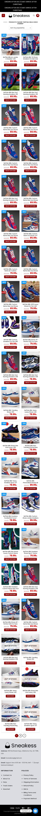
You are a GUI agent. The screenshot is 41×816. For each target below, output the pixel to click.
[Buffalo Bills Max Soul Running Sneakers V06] (10, 185)
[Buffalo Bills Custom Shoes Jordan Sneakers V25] (30, 503)
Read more (30, 663)
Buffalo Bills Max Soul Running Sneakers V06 (10, 199)
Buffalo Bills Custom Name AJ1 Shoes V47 (31, 234)
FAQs (5, 782)
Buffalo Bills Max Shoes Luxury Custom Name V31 (10, 553)
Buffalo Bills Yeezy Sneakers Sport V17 (10, 482)
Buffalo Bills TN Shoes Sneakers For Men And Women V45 (30, 59)
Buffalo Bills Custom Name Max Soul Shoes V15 (10, 165)
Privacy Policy (28, 775)
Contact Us (7, 775)
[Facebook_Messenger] (35, 811)
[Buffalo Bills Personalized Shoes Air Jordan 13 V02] (30, 468)
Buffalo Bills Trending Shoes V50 (11, 411)
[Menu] (3, 15)
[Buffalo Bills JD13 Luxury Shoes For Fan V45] (30, 291)
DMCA (26, 789)
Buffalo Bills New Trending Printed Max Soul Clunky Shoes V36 (30, 447)
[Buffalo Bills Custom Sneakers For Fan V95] (10, 327)
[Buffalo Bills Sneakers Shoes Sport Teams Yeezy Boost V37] (30, 538)
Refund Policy (28, 786)
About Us (6, 779)
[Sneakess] (19, 15)
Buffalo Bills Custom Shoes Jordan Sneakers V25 (30, 518)
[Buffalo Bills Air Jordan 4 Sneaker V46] (10, 44)
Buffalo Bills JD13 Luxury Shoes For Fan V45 (30, 305)
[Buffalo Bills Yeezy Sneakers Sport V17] (10, 468)
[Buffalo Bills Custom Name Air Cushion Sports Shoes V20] (10, 256)
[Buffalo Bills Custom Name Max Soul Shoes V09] (10, 115)
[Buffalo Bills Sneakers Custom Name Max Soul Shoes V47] (10, 574)
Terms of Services (30, 779)
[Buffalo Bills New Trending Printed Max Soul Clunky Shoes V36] (30, 433)
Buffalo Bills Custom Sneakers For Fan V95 (10, 340)
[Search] (34, 15)
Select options (10, 65)
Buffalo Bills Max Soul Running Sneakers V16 (10, 93)
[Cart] (37, 15)
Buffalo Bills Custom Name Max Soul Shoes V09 (10, 129)
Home (5, 22)
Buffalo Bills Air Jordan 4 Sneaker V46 (10, 58)
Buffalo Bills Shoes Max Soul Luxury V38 (10, 446)
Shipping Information (31, 782)
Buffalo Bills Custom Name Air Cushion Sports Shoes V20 (10, 271)
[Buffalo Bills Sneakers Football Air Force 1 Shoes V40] (10, 503)
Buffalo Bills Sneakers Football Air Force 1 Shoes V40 (10, 518)
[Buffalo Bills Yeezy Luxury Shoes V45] (30, 397)
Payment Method (30, 798)
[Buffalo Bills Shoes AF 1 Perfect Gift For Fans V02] (30, 327)
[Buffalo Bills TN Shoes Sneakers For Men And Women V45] (30, 44)
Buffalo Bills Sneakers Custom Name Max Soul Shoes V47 (10, 588)
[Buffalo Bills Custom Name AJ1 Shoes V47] (30, 221)
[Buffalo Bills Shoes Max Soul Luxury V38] (10, 433)
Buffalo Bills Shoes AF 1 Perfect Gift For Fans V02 (30, 341)
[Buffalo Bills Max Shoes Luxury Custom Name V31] (10, 538)
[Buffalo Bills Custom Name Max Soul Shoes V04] (30, 115)
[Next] (24, 735)
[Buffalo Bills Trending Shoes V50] (10, 397)
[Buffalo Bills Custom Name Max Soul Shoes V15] (10, 150)
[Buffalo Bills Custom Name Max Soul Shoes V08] (30, 150)
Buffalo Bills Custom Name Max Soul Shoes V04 (30, 129)
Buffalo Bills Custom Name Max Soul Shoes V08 (30, 165)
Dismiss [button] (25, 4)
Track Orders (7, 786)
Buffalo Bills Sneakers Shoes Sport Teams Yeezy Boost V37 (30, 553)
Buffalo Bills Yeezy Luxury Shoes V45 (30, 411)
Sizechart (6, 789)
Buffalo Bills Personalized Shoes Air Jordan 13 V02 (30, 482)
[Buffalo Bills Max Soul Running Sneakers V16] (10, 79)
